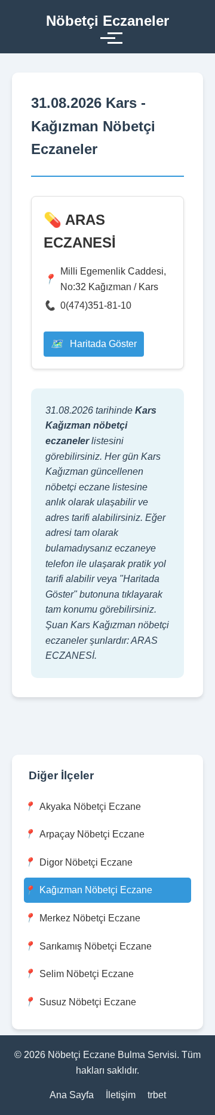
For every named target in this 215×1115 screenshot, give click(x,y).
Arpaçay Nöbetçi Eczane (92, 834)
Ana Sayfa (72, 1095)
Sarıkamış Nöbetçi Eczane (95, 946)
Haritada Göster (102, 344)
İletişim (121, 1095)
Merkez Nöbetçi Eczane (89, 918)
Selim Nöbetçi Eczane (86, 974)
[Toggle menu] (108, 38)
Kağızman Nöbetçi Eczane (95, 890)
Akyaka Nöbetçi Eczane (90, 806)
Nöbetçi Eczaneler (107, 21)
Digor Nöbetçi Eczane (86, 862)
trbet (157, 1095)
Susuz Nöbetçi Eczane (87, 1002)
